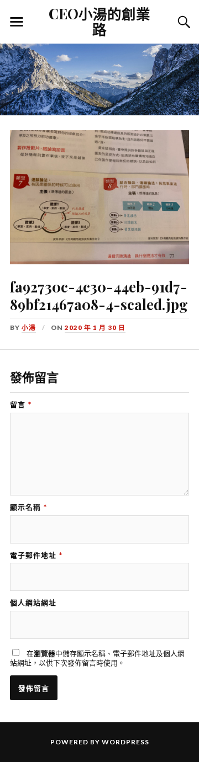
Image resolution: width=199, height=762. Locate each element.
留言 (21, 404)
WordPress (125, 742)
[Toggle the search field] (182, 22)
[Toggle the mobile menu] (16, 22)
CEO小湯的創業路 (99, 21)
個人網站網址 (33, 602)
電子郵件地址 (36, 555)
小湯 (29, 327)
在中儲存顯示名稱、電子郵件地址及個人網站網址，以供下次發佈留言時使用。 (97, 658)
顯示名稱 (28, 507)
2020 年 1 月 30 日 (95, 327)
